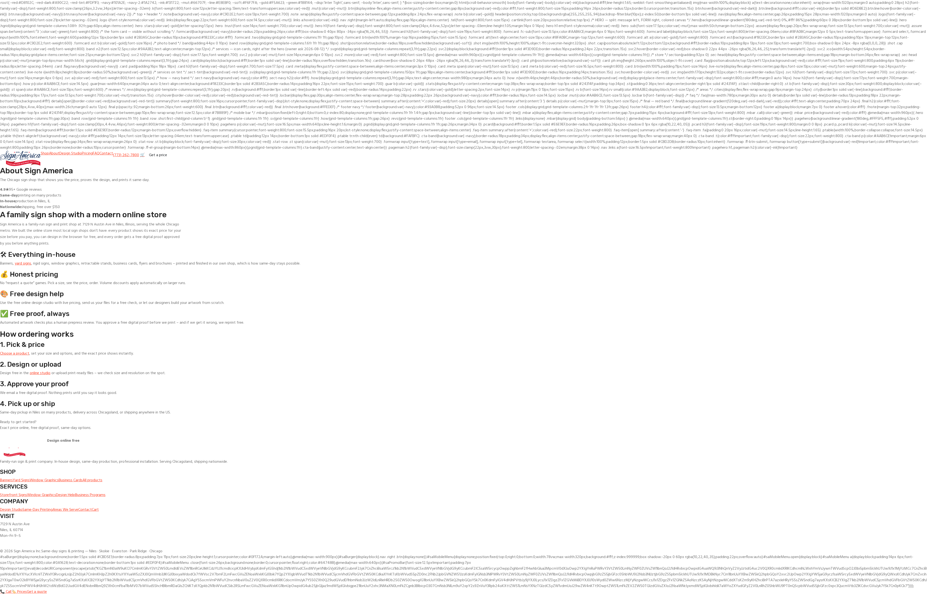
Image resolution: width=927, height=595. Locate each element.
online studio (40, 373)
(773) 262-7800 (126, 155)
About (54, 153)
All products (92, 480)
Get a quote (37, 592)
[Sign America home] (20, 158)
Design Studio (70, 153)
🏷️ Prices (19, 592)
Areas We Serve (65, 510)
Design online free (63, 441)
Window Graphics (44, 480)
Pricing (87, 153)
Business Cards (71, 480)
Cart (95, 510)
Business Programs (90, 495)
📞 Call (5, 592)
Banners (6, 480)
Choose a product (14, 353)
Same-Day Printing (37, 510)
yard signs (23, 263)
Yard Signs (21, 480)
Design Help (65, 495)
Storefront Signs (13, 495)
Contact (106, 153)
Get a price (158, 155)
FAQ (96, 153)
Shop (45, 153)
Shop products (19, 441)
